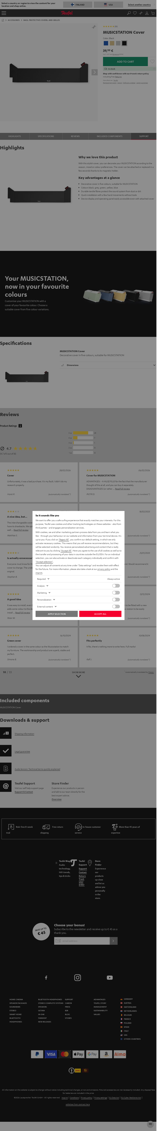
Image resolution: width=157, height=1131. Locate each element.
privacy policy (104, 569)
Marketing (42, 592)
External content (45, 606)
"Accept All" (66, 550)
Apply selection (57, 613)
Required (41, 578)
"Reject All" (64, 539)
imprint (39, 572)
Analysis (41, 585)
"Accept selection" (44, 561)
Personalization (44, 599)
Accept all (100, 613)
